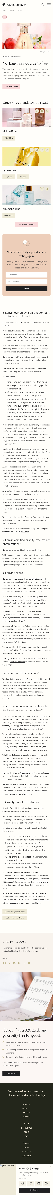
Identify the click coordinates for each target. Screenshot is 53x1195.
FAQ (26, 1136)
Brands (12, 10)
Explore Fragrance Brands (15, 912)
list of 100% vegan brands (22, 647)
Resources (26, 1128)
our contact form (33, 903)
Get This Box (34, 1190)
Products (26, 1108)
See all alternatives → (26, 224)
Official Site (8, 138)
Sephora (9, 177)
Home (4, 10)
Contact (26, 1152)
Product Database (17, 662)
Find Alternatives (11, 86)
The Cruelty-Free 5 (32, 823)
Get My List (11, 1073)
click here (25, 532)
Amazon (23, 177)
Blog (26, 1132)
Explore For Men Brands (15, 918)
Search (26, 1117)
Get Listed (26, 1156)
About (26, 1147)
